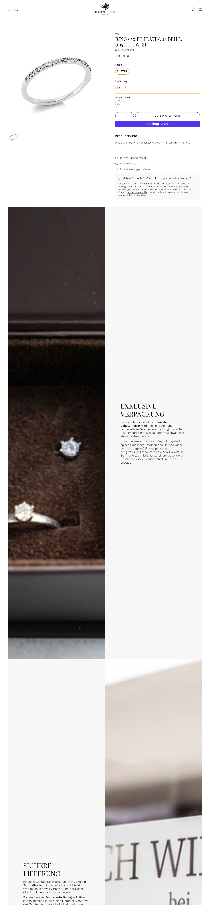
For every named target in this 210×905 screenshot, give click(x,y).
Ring (117, 33)
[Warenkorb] (200, 9)
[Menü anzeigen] (9, 9)
